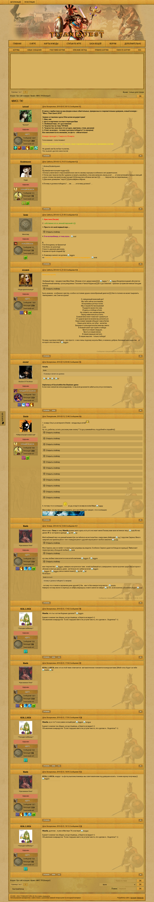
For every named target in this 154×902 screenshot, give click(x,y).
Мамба (25, 526)
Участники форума (57, 50)
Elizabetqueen (25, 162)
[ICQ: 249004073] (59, 657)
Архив (33, 96)
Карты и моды (51, 43)
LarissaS (25, 107)
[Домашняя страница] (53, 410)
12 (81, 826)
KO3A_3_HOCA (25, 609)
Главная (17, 43)
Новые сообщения (34, 50)
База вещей (95, 43)
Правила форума (102, 50)
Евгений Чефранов (137, 898)
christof (26, 362)
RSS (139, 50)
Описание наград (80, 50)
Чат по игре (2, 417)
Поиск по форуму (123, 50)
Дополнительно (133, 43)
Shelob (25, 416)
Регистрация (30, 2)
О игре (33, 43)
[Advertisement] (77, 71)
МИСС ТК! (39, 96)
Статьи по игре (74, 43)
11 (81, 772)
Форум (112, 43)
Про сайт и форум (22, 96)
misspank (25, 270)
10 (81, 717)
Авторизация (15, 2)
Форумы (16, 50)
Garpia (25, 215)
